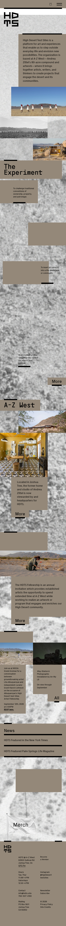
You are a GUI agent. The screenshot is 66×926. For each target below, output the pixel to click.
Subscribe (44, 893)
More (57, 381)
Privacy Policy (46, 904)
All (56, 697)
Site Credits (45, 907)
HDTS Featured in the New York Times (26, 740)
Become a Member (44, 858)
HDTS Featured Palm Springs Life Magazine (29, 751)
